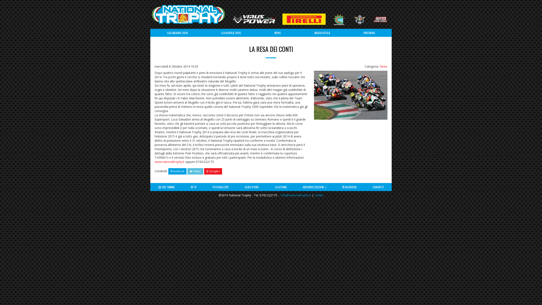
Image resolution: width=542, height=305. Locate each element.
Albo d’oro (252, 187)
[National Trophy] (188, 14)
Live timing (168, 187)
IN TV (193, 187)
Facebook (178, 171)
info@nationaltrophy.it (296, 195)
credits (319, 195)
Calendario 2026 (177, 32)
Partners (369, 32)
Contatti (378, 187)
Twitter (196, 171)
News (277, 32)
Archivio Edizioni (313, 187)
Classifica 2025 (231, 32)
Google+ (214, 171)
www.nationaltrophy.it (169, 162)
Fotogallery (221, 187)
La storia (281, 187)
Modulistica (322, 32)
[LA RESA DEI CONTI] (350, 95)
